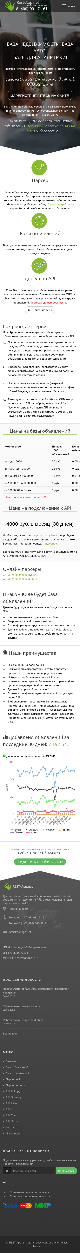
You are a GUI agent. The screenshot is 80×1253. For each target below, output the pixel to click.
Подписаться (66, 1171)
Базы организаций (17, 1073)
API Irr (10, 1109)
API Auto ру (13, 1091)
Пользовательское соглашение (29, 1192)
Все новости (10, 1033)
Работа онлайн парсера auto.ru (23, 1020)
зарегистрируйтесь (45, 535)
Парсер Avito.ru (15, 1079)
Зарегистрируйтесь (60, 204)
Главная (11, 1061)
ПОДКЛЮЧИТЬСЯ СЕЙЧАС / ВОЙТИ (40, 862)
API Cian (11, 1115)
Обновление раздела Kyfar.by (22, 1006)
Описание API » (42, 310)
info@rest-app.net (20, 932)
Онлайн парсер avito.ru (22, 575)
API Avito (11, 1103)
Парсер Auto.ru (15, 1085)
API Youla (12, 1121)
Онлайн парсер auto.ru (22, 579)
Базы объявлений (17, 1067)
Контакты (11, 1127)
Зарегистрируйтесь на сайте (40, 95)
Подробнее (50, 543)
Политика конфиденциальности (30, 1196)
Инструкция (13, 1133)
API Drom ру (13, 1097)
